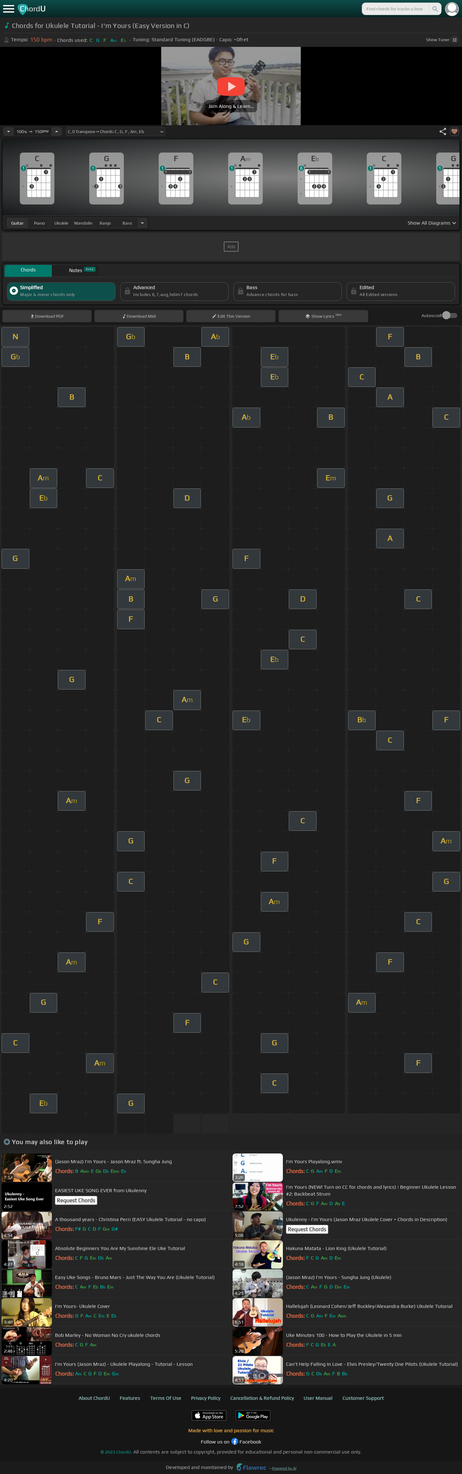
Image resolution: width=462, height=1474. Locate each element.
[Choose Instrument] (142, 223)
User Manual (318, 1398)
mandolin (83, 223)
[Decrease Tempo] (8, 131)
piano (39, 223)
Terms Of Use (165, 1398)
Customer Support (363, 1398)
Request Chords (76, 1200)
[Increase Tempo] (56, 131)
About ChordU (94, 1398)
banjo (105, 223)
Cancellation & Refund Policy (262, 1398)
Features (130, 1398)
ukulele (61, 223)
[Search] (434, 9)
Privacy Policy (205, 1398)
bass (127, 223)
